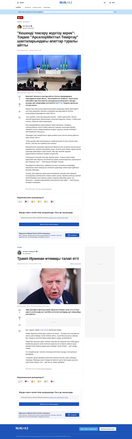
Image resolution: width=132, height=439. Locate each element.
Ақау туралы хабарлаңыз (89, 429)
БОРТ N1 (59, 103)
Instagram (74, 235)
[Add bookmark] (19, 117)
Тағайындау (46, 7)
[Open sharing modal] (19, 111)
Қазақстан (28, 7)
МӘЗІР (22, 2)
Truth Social (44, 330)
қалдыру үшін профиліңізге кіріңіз (58, 217)
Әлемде (19, 247)
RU (105, 2)
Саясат (18, 7)
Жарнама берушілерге (108, 429)
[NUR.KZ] (66, 2)
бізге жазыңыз (47, 189)
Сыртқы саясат (37, 7)
